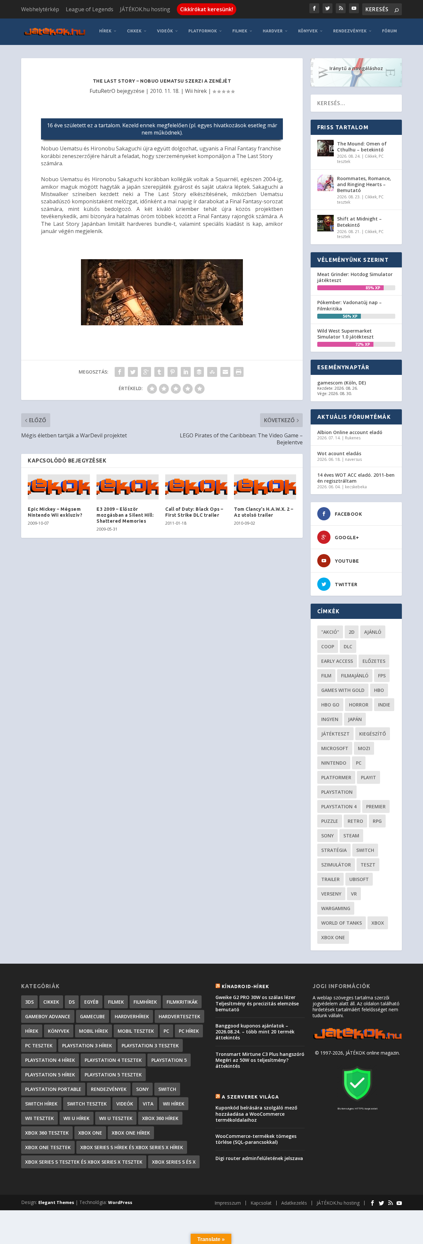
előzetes (374, 661)
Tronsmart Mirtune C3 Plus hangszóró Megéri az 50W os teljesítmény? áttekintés (259, 1060)
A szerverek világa (250, 1097)
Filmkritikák (182, 1002)
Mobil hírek (93, 1031)
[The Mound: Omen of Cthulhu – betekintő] (325, 148)
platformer (336, 777)
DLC (348, 646)
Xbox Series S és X (174, 1162)
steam (351, 835)
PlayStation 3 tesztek (150, 1045)
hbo (379, 690)
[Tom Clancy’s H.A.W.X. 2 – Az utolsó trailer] (265, 487)
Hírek (105, 31)
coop (327, 646)
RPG (377, 821)
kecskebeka (356, 487)
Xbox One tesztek (48, 1147)
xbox (377, 923)
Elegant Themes (56, 1202)
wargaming (335, 908)
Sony (327, 835)
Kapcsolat (261, 1203)
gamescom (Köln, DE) (341, 383)
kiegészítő (372, 734)
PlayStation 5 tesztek (113, 1074)
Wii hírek (196, 91)
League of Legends (89, 9)
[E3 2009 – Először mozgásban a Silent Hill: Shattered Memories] (127, 487)
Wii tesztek (39, 1118)
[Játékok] (357, 1039)
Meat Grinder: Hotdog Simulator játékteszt (355, 277)
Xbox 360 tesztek (47, 1133)
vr (354, 894)
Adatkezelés (294, 1203)
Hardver (273, 31)
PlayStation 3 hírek (87, 1045)
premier (376, 806)
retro (355, 821)
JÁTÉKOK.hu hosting (145, 9)
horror (358, 705)
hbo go (330, 705)
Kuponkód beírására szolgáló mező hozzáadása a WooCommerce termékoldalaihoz (256, 1113)
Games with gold (343, 690)
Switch (365, 850)
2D (352, 632)
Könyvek (308, 31)
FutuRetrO (102, 91)
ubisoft (359, 879)
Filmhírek (145, 1002)
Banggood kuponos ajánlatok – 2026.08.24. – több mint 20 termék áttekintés (254, 1032)
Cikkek (134, 31)
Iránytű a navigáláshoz (356, 68)
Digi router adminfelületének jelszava (259, 1158)
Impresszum (227, 1203)
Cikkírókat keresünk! (206, 9)
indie (384, 705)
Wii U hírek (76, 1118)
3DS (29, 1002)
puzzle (329, 821)
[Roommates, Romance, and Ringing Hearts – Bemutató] (325, 183)
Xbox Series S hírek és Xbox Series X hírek (131, 1147)
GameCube (92, 1016)
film (326, 675)
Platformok (202, 31)
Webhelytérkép (40, 9)
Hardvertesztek (179, 1016)
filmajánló (354, 675)
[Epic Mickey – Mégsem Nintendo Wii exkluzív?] (59, 487)
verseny (331, 894)
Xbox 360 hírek (160, 1118)
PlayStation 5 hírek (50, 1074)
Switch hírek (41, 1104)
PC (359, 763)
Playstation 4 (339, 806)
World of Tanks (341, 923)
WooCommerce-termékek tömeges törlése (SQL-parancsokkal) (255, 1139)
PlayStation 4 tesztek (113, 1060)
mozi (364, 748)
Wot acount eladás (339, 453)
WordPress (120, 1202)
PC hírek (189, 1031)
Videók (165, 31)
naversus (353, 459)
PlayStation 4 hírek (50, 1060)
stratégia (334, 850)
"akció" (330, 632)
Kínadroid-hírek (245, 986)
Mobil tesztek (136, 1031)
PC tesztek (39, 1045)
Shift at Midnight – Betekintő (359, 222)
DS (72, 1002)
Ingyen (329, 719)
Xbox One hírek (131, 1133)
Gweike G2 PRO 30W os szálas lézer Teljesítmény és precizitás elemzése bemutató (257, 1003)
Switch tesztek (87, 1104)
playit (368, 777)
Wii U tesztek (116, 1118)
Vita (148, 1104)
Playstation (337, 792)
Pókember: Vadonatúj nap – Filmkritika (349, 305)
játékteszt (335, 734)
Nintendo (333, 763)
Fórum (389, 31)
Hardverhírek (132, 1016)
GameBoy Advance (47, 1016)
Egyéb (91, 1002)
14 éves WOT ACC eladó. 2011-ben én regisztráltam (356, 478)
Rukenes (353, 438)
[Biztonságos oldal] (357, 1102)
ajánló (372, 632)
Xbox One (333, 937)
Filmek (239, 31)
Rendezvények (349, 31)
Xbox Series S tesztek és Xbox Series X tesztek (83, 1162)
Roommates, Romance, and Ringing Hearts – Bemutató (364, 184)
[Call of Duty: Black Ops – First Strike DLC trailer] (196, 487)
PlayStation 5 (169, 1060)
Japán (355, 719)
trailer (330, 879)
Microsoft (334, 748)
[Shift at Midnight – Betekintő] (325, 223)
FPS (382, 675)
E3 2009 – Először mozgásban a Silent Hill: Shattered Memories (125, 515)
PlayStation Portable (53, 1089)
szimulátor (336, 865)
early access (337, 661)
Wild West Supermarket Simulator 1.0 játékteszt (345, 334)
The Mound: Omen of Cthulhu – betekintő (362, 146)
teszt (368, 865)
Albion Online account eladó (349, 432)
